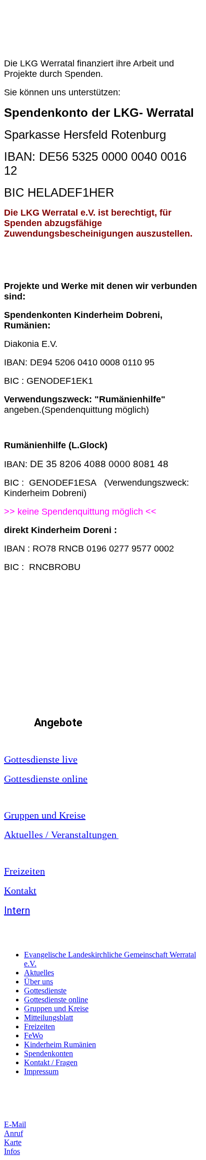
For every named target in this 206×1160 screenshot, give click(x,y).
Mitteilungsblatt (48, 1017)
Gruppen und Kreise (45, 815)
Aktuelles (39, 972)
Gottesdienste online (46, 778)
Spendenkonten (48, 1053)
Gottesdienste (45, 990)
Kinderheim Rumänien (60, 1044)
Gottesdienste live (41, 759)
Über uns (38, 981)
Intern (17, 910)
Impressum (41, 1071)
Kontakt (20, 890)
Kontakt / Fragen (51, 1062)
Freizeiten (24, 871)
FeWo (33, 1035)
